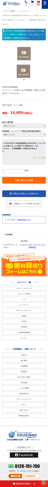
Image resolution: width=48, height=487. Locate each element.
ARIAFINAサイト (24, 220)
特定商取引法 (24, 393)
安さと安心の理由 (24, 377)
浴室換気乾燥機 (24, 332)
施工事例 (24, 360)
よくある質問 (24, 388)
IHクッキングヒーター (24, 310)
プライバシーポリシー (24, 399)
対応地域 (24, 382)
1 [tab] (24, 81)
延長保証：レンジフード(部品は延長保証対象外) (21, 131)
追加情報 (9, 234)
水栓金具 (24, 327)
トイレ (24, 299)
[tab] (8, 234)
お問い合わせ (24, 410)
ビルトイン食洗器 (24, 294)
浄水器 (24, 321)
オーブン (24, 338)
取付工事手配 (7, 122)
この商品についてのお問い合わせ (25, 204)
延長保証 (24, 371)
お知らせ (24, 355)
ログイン (24, 405)
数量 (26, 170)
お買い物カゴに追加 (24, 180)
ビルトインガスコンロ (24, 288)
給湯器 (24, 316)
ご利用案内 (24, 366)
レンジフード (23, 11)
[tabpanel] (24, 71)
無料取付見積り (24, 416)
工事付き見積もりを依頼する (24, 194)
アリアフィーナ (25, 245)
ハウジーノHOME (8, 11)
